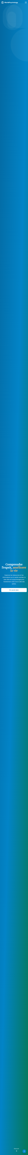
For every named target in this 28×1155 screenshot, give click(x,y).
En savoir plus (14, 590)
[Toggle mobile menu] (26, 2)
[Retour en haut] (24, 1151)
